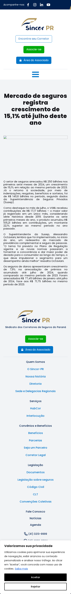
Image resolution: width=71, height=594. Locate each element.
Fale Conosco (35, 511)
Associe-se (33, 49)
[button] (33, 60)
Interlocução (35, 415)
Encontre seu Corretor (33, 39)
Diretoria (35, 383)
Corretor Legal (36, 455)
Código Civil (35, 487)
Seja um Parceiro (35, 447)
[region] (35, 567)
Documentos (36, 472)
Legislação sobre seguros (36, 479)
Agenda (35, 524)
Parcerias (35, 440)
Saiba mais (21, 568)
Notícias (35, 518)
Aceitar (35, 577)
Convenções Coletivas (36, 501)
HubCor (35, 408)
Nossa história (36, 376)
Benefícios (35, 433)
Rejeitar (35, 586)
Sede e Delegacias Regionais (35, 391)
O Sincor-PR (35, 369)
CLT (35, 494)
